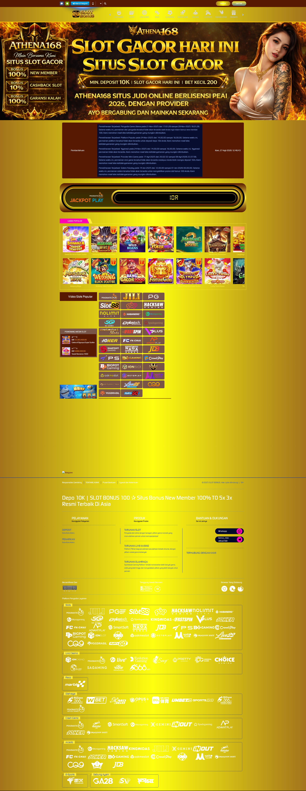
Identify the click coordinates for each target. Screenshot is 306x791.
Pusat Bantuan (109, 482)
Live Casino (144, 17)
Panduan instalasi (278, 441)
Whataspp (222, 531)
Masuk (223, 3)
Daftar (239, 3)
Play (97, 200)
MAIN (77, 239)
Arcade (195, 17)
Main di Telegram (81, 3)
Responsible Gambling (72, 482)
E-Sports (208, 17)
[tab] (109, 296)
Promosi (233, 17)
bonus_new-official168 (223, 539)
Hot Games (118, 17)
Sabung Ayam (221, 17)
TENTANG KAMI (92, 482)
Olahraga (170, 17)
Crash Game (183, 17)
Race (157, 17)
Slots (131, 17)
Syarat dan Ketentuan (128, 482)
